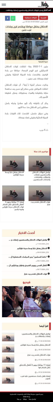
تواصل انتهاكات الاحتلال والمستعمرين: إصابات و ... (28, 240)
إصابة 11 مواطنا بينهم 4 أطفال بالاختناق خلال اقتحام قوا (34, 366)
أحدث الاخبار (26, 233)
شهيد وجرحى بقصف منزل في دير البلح (26, 311)
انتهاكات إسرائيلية (31, 18)
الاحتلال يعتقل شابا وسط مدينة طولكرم (14, 173)
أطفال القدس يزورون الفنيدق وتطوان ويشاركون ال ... (27, 265)
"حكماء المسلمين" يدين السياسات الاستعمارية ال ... (28, 257)
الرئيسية (43, 18)
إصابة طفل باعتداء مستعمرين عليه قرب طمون (35, 377)
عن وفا (19, 399)
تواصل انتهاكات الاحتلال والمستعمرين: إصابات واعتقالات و (36, 335)
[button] (5, 298)
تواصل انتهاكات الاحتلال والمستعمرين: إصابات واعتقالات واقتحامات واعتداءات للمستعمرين (41, 176)
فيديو (26, 282)
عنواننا (25, 399)
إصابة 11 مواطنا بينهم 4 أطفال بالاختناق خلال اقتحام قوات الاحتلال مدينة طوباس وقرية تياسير (13, 206)
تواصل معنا (32, 399)
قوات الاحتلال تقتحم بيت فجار (40, 203)
